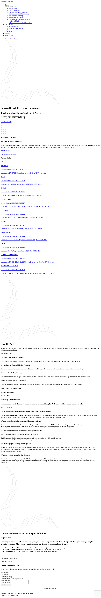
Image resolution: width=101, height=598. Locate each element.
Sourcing (7, 33)
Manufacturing (13, 8)
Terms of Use (5, 595)
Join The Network (6, 407)
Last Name (4, 574)
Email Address (5, 580)
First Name (4, 572)
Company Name (6, 577)
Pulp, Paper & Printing (16, 16)
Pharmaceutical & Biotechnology (19, 14)
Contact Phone (5, 583)
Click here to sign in (7, 561)
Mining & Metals (14, 21)
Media (7, 30)
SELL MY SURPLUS (8, 38)
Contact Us (8, 32)
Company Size (5, 579)
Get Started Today (6, 122)
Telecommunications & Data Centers (20, 23)
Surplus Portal (9, 35)
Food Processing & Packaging (18, 12)
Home (7, 5)
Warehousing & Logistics (16, 17)
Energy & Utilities (14, 10)
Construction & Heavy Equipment (19, 19)
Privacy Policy (15, 595)
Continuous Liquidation (16, 28)
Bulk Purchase (13, 26)
